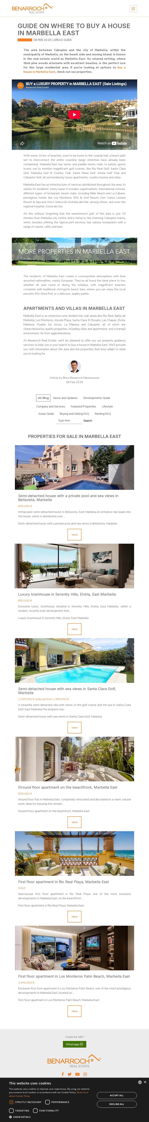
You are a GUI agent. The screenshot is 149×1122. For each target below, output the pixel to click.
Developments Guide (96, 398)
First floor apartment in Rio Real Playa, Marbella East (63, 882)
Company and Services (50, 407)
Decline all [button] (116, 1104)
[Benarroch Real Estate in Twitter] (70, 1075)
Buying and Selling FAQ (74, 414)
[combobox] (140, 1082)
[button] (51, 1117)
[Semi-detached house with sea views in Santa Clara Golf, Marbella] (74, 660)
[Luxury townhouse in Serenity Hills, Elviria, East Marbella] (74, 566)
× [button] (145, 1082)
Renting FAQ (103, 414)
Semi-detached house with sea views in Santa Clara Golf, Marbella (67, 691)
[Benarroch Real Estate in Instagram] (85, 1075)
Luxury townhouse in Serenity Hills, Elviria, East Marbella (67, 594)
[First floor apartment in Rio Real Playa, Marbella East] (74, 853)
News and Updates (65, 398)
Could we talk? (74, 1037)
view (75, 535)
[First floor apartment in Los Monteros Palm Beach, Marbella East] (74, 948)
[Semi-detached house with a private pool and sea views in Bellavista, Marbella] (74, 467)
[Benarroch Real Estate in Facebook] (63, 1075)
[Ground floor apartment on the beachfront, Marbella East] (74, 759)
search (87, 420)
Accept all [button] (117, 1095)
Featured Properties (83, 407)
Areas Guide (62, 40)
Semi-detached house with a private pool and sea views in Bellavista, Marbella (68, 498)
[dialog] (74, 1100)
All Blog (43, 398)
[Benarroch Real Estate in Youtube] (77, 1075)
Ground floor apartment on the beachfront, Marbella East (67, 787)
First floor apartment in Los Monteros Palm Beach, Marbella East (74, 976)
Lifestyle (107, 407)
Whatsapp (73, 1044)
